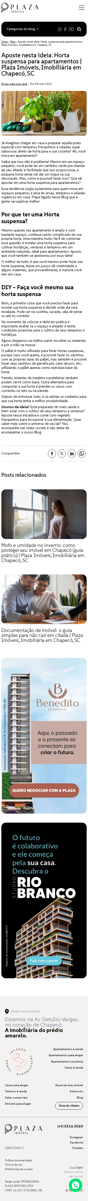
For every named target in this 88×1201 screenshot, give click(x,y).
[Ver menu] (82, 8)
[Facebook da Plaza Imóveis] (65, 29)
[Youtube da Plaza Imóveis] (71, 29)
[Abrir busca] (79, 29)
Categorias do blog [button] (21, 29)
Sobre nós (76, 1091)
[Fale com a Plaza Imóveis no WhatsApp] (75, 1185)
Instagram (76, 1137)
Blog (12, 41)
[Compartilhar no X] (62, 453)
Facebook (76, 1142)
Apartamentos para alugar (66, 1055)
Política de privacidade (18, 1160)
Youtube (77, 1148)
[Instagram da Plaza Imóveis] (60, 29)
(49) (70, 1126)
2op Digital (76, 1167)
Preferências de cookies (19, 1169)
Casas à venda (74, 1067)
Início (4, 41)
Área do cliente (69, 1106)
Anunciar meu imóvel (69, 1085)
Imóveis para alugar (18, 1104)
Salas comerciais (16, 1097)
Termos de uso (13, 1164)
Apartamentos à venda (68, 1049)
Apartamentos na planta (67, 1061)
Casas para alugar (16, 1085)
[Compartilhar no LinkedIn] (72, 453)
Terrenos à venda (16, 1091)
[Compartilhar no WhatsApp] (82, 453)
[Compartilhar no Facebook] (52, 453)
